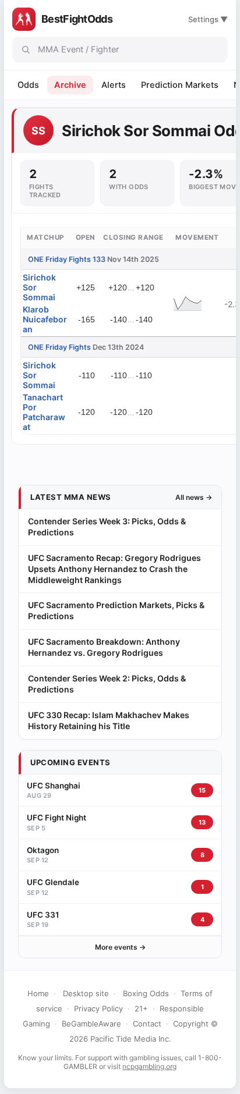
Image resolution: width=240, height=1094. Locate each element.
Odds (28, 85)
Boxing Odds (146, 993)
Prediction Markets (179, 85)
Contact (147, 1023)
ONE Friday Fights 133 (66, 259)
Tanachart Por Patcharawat (44, 412)
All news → (193, 497)
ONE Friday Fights (59, 347)
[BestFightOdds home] (24, 19)
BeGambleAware (91, 1023)
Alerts (113, 85)
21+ (141, 1008)
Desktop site (86, 993)
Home (38, 993)
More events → (120, 947)
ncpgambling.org (149, 1066)
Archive (70, 85)
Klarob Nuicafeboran (45, 319)
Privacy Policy (98, 1008)
